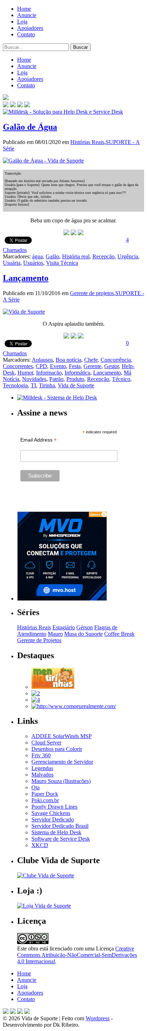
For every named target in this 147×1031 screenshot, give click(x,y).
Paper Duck (44, 794)
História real (76, 256)
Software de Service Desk (60, 839)
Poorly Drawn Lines (54, 807)
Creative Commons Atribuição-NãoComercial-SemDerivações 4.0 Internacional (77, 954)
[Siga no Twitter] (20, 105)
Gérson (84, 627)
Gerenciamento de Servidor (62, 762)
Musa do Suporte (83, 634)
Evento (58, 366)
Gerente (92, 366)
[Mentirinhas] (52, 687)
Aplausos (42, 360)
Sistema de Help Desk (56, 832)
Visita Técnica (62, 263)
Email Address (38, 440)
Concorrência (116, 360)
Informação (49, 373)
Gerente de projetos (92, 293)
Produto (75, 379)
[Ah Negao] (35, 700)
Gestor (111, 366)
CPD (41, 366)
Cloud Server (46, 742)
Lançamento (26, 278)
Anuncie (26, 15)
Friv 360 (41, 755)
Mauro (55, 634)
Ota (35, 787)
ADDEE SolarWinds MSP (61, 736)
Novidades (34, 379)
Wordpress (98, 1018)
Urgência (127, 256)
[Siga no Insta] (6, 105)
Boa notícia (68, 360)
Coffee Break (119, 634)
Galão (52, 256)
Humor (25, 373)
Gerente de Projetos (39, 640)
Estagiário (63, 627)
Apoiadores (30, 28)
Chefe (91, 360)
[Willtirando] (35, 693)
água (37, 256)
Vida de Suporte (76, 385)
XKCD (39, 845)
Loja (22, 22)
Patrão (56, 379)
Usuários (33, 263)
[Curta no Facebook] (13, 105)
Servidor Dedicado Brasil (59, 826)
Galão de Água (30, 127)
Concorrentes (18, 366)
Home (24, 9)
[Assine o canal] (27, 105)
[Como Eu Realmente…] (73, 706)
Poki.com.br (45, 800)
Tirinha (47, 385)
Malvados (42, 775)
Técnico (121, 379)
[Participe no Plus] (20, 1012)
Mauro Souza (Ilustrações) (61, 781)
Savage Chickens (50, 813)
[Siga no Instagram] (27, 1012)
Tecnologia (15, 385)
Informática (77, 373)
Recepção (103, 256)
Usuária (11, 263)
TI (33, 385)
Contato (26, 34)
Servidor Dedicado (52, 819)
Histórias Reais (87, 142)
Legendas (42, 768)
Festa (75, 366)
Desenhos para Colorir (56, 749)
